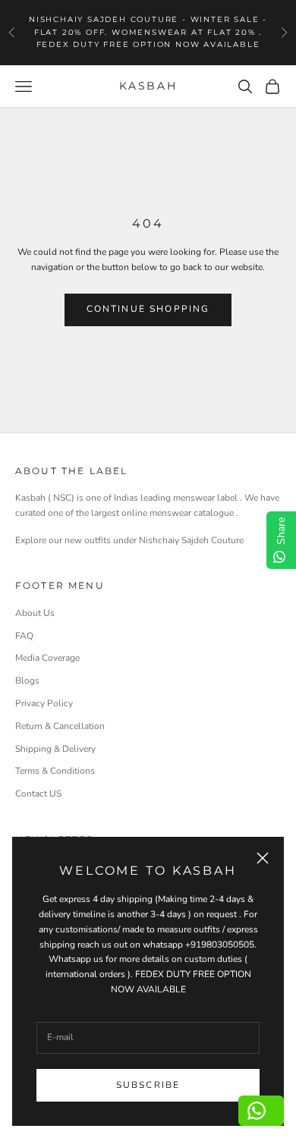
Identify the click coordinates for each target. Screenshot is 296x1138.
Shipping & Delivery (55, 749)
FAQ (24, 636)
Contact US (38, 793)
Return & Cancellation (60, 726)
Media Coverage (47, 658)
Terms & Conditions (55, 771)
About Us (35, 613)
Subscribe (148, 1085)
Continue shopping (148, 309)
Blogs (27, 680)
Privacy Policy (44, 703)
